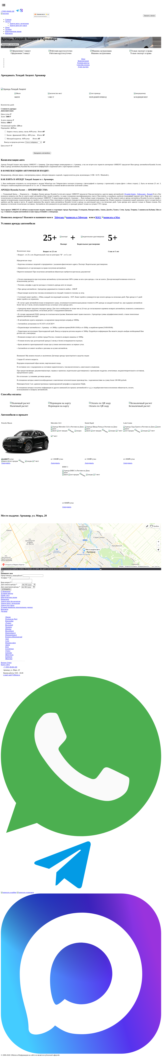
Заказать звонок (149, 16)
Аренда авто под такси (18, 25)
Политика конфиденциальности (88, 569)
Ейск (7, 647)
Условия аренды (83, 63)
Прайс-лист (5, 595)
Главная (8, 19)
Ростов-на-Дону (11, 619)
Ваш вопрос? (6, 582)
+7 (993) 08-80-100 (10, 667)
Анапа (7, 645)
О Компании (5, 591)
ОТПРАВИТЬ (6, 589)
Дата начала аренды (9, 584)
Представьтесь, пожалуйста (11, 575)
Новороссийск (10, 643)
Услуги (8, 21)
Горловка (8, 653)
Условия (8, 29)
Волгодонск (9, 631)
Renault (150, 194)
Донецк (8, 617)
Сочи (7, 641)
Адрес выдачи (83, 67)
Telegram (59, 217)
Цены (7, 27)
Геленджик (9, 649)
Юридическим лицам (13, 31)
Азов (7, 639)
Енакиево (8, 657)
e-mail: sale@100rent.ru (11, 675)
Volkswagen (141, 194)
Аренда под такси (7, 605)
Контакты (9, 33)
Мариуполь (9, 655)
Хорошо (73, 569)
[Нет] (101, 569)
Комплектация (83, 61)
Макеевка (8, 659)
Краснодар (9, 621)
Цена (83, 59)
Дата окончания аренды (10, 587)
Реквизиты (5, 599)
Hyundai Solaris (130, 194)
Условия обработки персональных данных (17, 607)
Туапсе (7, 651)
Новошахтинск (11, 635)
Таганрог (8, 627)
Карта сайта (5, 665)
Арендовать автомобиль (10, 44)
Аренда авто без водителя (10, 601)
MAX (98, 217)
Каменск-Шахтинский (13, 637)
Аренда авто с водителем (19, 23)
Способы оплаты (83, 65)
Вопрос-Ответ (6, 663)
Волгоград (9, 625)
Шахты (8, 629)
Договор (4, 611)
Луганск (8, 623)
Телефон (5, 578)
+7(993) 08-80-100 (7, 11)
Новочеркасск (10, 633)
